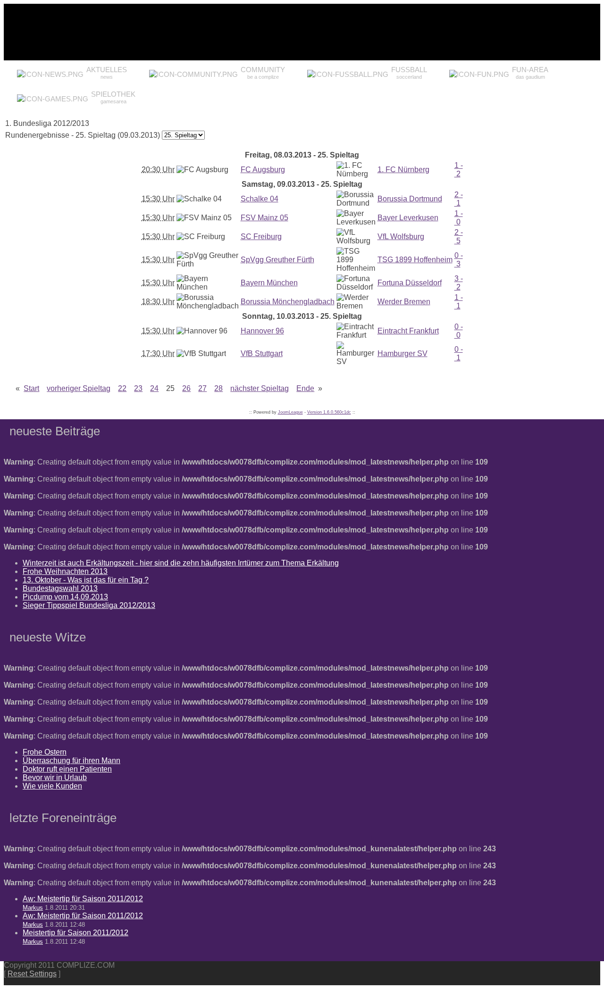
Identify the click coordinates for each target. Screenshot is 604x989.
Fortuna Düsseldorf (410, 283)
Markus (33, 907)
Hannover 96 (262, 331)
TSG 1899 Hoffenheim (415, 260)
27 (202, 388)
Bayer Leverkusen (408, 218)
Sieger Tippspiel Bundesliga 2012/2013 (89, 605)
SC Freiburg (261, 237)
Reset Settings (32, 974)
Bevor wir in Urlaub (55, 777)
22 (122, 388)
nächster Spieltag (259, 388)
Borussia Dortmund (410, 199)
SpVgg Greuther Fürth (277, 260)
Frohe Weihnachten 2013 (65, 571)
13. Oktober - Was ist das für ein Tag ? (86, 580)
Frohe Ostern (45, 752)
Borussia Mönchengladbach (288, 302)
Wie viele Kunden (52, 786)
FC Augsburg (263, 170)
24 (154, 388)
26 (186, 388)
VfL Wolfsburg (401, 237)
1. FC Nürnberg (403, 170)
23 (138, 388)
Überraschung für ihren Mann (71, 760)
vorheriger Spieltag (78, 388)
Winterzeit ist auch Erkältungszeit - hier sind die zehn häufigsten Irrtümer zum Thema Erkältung (181, 563)
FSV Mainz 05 (264, 218)
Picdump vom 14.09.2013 (65, 597)
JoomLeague (290, 412)
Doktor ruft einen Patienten (67, 769)
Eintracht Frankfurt (408, 331)
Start (31, 388)
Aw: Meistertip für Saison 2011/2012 (83, 899)
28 (218, 388)
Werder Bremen (404, 302)
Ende (305, 388)
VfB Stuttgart (262, 353)
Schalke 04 (259, 199)
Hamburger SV (403, 353)
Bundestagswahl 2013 (60, 588)
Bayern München (269, 283)
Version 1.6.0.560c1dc (329, 412)
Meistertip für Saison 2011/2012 (75, 933)
